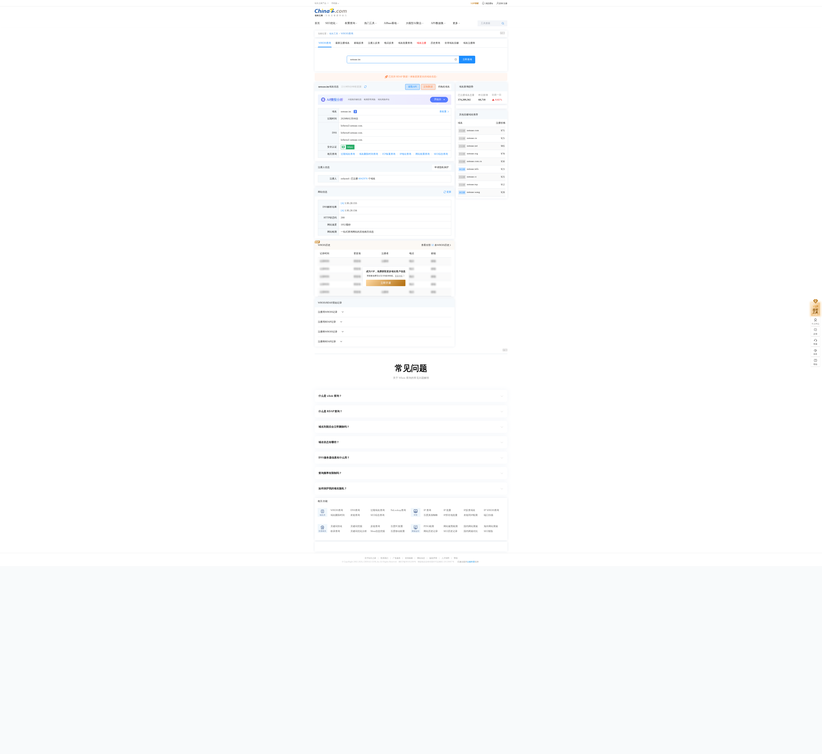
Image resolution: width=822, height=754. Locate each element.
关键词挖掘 (356, 526)
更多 (455, 23)
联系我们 (384, 558)
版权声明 (433, 558)
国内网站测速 (471, 526)
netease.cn (472, 138)
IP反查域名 (469, 510)
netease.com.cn (474, 161)
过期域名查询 (348, 154)
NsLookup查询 (398, 510)
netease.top (472, 184)
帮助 (456, 558)
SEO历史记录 (450, 531)
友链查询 (355, 515)
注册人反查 (374, 43)
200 (343, 217)
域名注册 (421, 43)
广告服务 (397, 558)
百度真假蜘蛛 (431, 515)
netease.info (473, 169)
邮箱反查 (358, 43)
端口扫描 (488, 515)
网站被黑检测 (451, 526)
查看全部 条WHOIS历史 (435, 245)
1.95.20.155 (349, 203)
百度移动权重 (398, 531)
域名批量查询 (405, 43)
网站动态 (421, 558)
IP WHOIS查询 (491, 510)
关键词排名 (336, 526)
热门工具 (369, 23)
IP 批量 (447, 510)
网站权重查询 (422, 154)
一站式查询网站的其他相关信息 (357, 232)
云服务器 (471, 562)
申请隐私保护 (442, 167)
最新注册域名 (342, 43)
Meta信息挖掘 (378, 531)
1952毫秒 (346, 225)
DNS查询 (355, 510)
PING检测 (429, 526)
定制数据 (428, 87)
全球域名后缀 (452, 43)
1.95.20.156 (349, 210)
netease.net (472, 146)
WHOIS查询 (347, 33)
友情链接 (409, 558)
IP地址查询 (405, 154)
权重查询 (350, 23)
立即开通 (386, 282)
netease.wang (473, 192)
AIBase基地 (390, 23)
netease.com (473, 130)
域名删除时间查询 (368, 154)
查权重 (443, 111)
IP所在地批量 (450, 515)
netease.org (472, 153)
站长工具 (333, 33)
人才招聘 (445, 558)
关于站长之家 (370, 558)
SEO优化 (330, 23)
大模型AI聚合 (413, 23)
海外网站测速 (491, 526)
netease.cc (472, 177)
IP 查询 (427, 510)
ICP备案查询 (388, 154)
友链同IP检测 (471, 515)
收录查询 (335, 531)
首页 (317, 23)
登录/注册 (503, 3)
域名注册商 (469, 43)
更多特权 (399, 276)
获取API (412, 87)
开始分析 (437, 100)
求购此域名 (444, 87)
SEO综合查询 (441, 154)
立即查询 (467, 59)
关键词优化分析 (358, 531)
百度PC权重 (397, 526)
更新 (449, 192)
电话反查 (389, 43)
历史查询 (435, 43)
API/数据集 (437, 23)
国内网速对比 (471, 531)
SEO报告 (488, 531)
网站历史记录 (431, 531)
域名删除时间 (338, 515)
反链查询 (375, 526)
